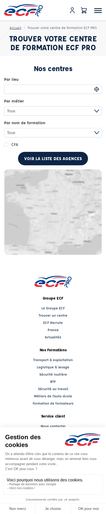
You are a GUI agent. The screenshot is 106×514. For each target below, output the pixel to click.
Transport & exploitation (53, 359)
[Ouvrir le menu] (98, 10)
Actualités (53, 337)
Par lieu (11, 79)
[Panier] (84, 10)
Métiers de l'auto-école (53, 396)
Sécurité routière (53, 374)
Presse (53, 329)
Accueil (15, 27)
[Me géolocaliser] (96, 89)
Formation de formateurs (53, 403)
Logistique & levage (53, 367)
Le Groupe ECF (53, 308)
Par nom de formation (24, 122)
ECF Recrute (53, 322)
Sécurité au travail (53, 388)
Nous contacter (53, 426)
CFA (14, 144)
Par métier (14, 101)
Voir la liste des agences (53, 158)
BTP (53, 381)
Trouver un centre (53, 315)
